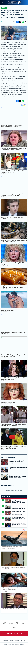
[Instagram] (17, 633)
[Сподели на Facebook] (17, 22)
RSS (25, 640)
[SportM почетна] (14, 2)
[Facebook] (14, 633)
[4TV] (4, 623)
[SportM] (11, 623)
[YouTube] (21, 633)
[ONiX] (14, 628)
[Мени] (2, 2)
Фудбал (4, 7)
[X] (19, 633)
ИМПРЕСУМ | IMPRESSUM (17, 638)
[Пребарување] (26, 2)
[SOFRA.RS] (23, 623)
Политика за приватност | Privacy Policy (12, 640)
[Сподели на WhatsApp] (23, 22)
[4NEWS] (17, 623)
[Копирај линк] (26, 22)
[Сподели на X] (20, 22)
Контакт (6, 638)
